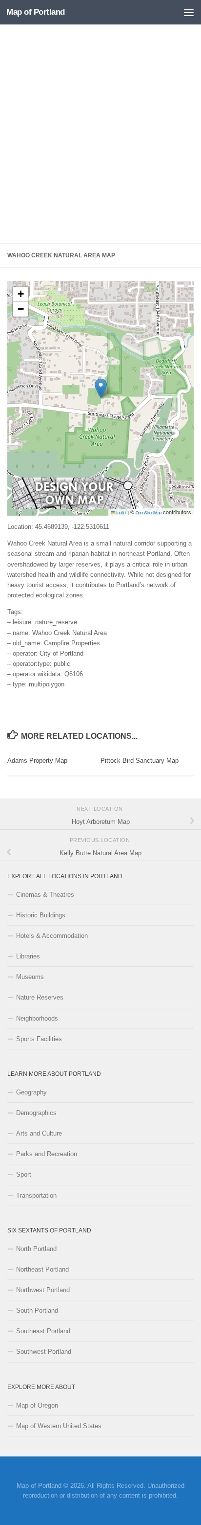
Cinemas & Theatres (45, 894)
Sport (23, 1174)
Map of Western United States (58, 1426)
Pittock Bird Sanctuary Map (139, 760)
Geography (31, 1092)
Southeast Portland (43, 1331)
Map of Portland (35, 12)
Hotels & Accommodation (52, 935)
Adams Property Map (37, 760)
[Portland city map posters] (74, 506)
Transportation (36, 1195)
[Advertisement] (100, 134)
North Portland (36, 1248)
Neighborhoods (37, 1018)
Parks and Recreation (46, 1154)
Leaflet (120, 512)
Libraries (28, 956)
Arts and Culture (39, 1133)
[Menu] (189, 12)
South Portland (37, 1310)
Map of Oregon (37, 1405)
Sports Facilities (39, 1039)
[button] (101, 388)
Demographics (36, 1112)
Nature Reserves (39, 997)
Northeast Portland (42, 1269)
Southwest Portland (43, 1351)
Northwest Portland (43, 1290)
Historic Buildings (40, 915)
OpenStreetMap (148, 512)
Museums (30, 976)
